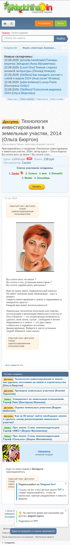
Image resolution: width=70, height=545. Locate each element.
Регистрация (44, 23)
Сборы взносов (42, 99)
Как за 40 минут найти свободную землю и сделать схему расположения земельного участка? (35, 419)
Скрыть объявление (65, 483)
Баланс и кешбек (56, 99)
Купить (36, 186)
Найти (61, 38)
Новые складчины (27, 99)
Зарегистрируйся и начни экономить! (33, 531)
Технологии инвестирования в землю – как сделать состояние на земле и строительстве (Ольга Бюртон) (34, 382)
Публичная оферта (44, 537)
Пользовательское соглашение (17, 537)
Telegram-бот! (48, 484)
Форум (5, 23)
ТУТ (59, 489)
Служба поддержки (19, 33)
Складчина (10, 543)
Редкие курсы (13, 99)
